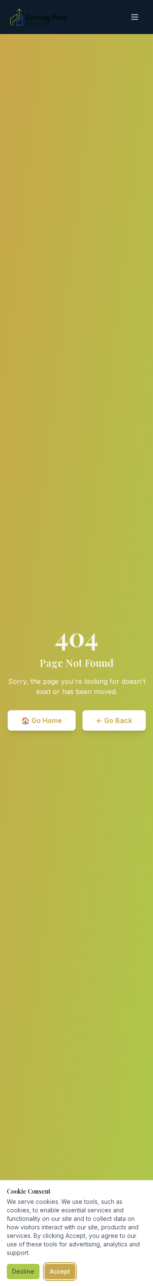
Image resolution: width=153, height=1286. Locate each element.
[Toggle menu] (135, 17)
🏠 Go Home (41, 720)
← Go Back (114, 720)
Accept (60, 1271)
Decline (23, 1271)
